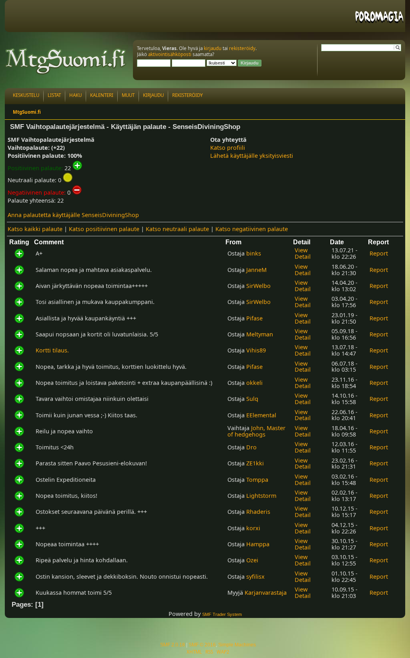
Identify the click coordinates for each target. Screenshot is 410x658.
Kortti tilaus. (52, 350)
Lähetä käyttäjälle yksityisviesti (251, 155)
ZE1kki (255, 463)
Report (379, 253)
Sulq (252, 398)
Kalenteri (101, 95)
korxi (253, 528)
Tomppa (257, 479)
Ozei (252, 560)
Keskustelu (26, 95)
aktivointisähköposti (169, 54)
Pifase (254, 318)
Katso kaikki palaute (35, 229)
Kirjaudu (153, 95)
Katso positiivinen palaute (104, 229)
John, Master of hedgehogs (256, 431)
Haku (75, 95)
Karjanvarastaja (266, 592)
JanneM (256, 270)
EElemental (261, 415)
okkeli (254, 382)
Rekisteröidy (187, 95)
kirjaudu (212, 48)
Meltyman (259, 334)
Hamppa (257, 544)
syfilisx (255, 576)
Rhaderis (258, 511)
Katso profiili (227, 147)
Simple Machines (237, 644)
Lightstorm (261, 495)
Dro (251, 447)
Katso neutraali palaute (177, 229)
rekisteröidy (242, 48)
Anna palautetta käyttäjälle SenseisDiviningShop (73, 215)
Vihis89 (256, 350)
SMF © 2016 (202, 644)
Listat (54, 95)
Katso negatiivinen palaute (251, 229)
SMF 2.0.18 (172, 644)
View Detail (303, 253)
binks (253, 253)
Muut (128, 95)
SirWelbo (258, 286)
